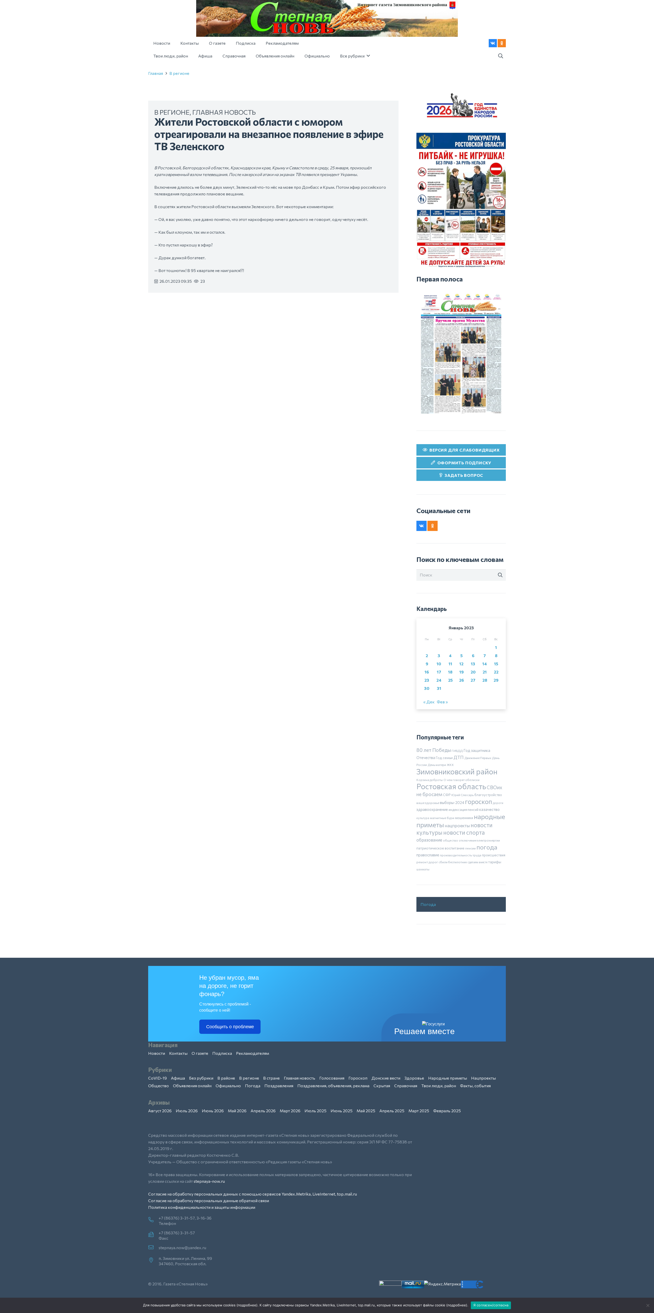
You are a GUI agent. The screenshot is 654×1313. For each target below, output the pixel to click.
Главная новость (224, 112)
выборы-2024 (452, 802)
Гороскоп (357, 1077)
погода (486, 847)
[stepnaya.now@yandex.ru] (153, 1247)
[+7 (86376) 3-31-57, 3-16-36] (153, 1220)
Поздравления (278, 1085)
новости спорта (464, 832)
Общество (158, 1085)
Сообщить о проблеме (230, 1026)
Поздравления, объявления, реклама (333, 1085)
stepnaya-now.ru (209, 1181)
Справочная (405, 1085)
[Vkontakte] (493, 43)
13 (473, 663)
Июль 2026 (187, 1110)
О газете (200, 1053)
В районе (226, 1077)
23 (426, 680)
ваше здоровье (427, 803)
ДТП (458, 757)
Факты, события (475, 1085)
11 (450, 663)
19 (461, 671)
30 (426, 688)
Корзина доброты (429, 780)
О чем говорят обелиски (461, 780)
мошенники (464, 818)
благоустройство (488, 795)
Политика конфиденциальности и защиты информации (201, 1207)
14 (484, 663)
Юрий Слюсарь (462, 795)
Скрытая (381, 1085)
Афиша (178, 1077)
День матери (437, 764)
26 (461, 680)
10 (439, 663)
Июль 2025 (315, 1110)
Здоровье (414, 1077)
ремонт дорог (427, 862)
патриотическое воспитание (440, 848)
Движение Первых (477, 758)
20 (473, 671)
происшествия (493, 855)
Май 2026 (237, 1110)
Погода (428, 904)
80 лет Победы (433, 750)
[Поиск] (500, 575)
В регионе (179, 73)
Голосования (331, 1077)
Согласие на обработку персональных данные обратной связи (208, 1200)
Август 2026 (160, 1110)
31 (439, 688)
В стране (271, 1077)
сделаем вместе (477, 862)
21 (485, 671)
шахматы (422, 869)
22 (496, 671)
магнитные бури (442, 818)
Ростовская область (451, 786)
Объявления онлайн (192, 1085)
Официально (228, 1085)
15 (496, 663)
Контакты (178, 1053)
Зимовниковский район (456, 771)
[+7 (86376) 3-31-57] (153, 1235)
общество (450, 840)
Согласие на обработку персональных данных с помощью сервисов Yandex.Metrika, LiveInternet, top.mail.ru (252, 1193)
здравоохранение (432, 809)
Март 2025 (418, 1110)
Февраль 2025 (447, 1110)
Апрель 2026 (263, 1110)
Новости (156, 1053)
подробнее (247, 1305)
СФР (447, 795)
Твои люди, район (438, 1085)
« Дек (429, 701)
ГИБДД (457, 751)
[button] (500, 56)
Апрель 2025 (391, 1110)
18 (450, 671)
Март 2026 (290, 1110)
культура (422, 818)
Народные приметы (447, 1077)
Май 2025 (366, 1110)
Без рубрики (201, 1077)
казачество (489, 809)
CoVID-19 (157, 1077)
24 (438, 680)
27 (473, 680)
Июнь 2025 (342, 1110)
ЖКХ (450, 764)
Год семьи (444, 757)
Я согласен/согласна (491, 1305)
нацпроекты (457, 825)
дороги (498, 803)
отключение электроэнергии (479, 840)
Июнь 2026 (213, 1110)
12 (461, 663)
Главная (155, 73)
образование (429, 839)
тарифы (494, 862)
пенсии (470, 848)
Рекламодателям (252, 1053)
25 (450, 680)
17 (439, 671)
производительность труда (460, 855)
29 (496, 680)
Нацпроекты (483, 1077)
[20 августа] (461, 353)
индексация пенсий (463, 810)
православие (427, 855)
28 (484, 680)
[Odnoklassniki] (502, 43)
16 (427, 671)
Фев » (442, 701)
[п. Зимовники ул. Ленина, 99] (153, 1260)
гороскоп (478, 801)
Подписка (222, 1053)
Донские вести (385, 1077)
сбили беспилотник (453, 862)
